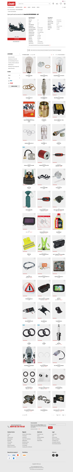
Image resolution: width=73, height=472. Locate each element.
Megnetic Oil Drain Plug (43, 75)
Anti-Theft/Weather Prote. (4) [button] (13, 60)
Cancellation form (55, 440)
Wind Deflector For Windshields (59, 97)
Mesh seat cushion (44, 321)
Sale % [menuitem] (25, 7)
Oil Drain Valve (59, 143)
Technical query (10, 437)
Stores (38, 435)
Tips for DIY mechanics (26, 438)
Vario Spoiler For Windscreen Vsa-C (44, 387)
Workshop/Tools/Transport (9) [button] (13, 66)
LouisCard (9, 443)
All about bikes (25, 443)
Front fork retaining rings (44, 365)
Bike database (9, 438)
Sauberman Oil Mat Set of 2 (59, 276)
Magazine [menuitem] (33, 7)
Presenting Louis (40, 434)
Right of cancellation (55, 438)
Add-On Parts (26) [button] (11, 68)
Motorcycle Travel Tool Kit (29, 321)
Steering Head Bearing (58, 387)
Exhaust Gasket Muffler (44, 187)
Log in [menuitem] (65, 7)
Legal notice (54, 434)
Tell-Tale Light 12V (44, 143)
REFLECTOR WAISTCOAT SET (43, 254)
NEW (11, 80)
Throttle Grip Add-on (59, 321)
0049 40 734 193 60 (17, 427)
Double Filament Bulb (29, 75)
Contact (8, 434)
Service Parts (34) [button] (11, 57)
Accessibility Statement (56, 442)
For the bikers (24, 445)
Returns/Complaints (11, 445)
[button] (64, 1)
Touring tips (24, 435)
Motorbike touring (25, 442)
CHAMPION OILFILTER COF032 (44, 165)
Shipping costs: (31, 467)
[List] (53, 54)
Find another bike (16, 41)
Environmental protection (56, 443)
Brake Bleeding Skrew (44, 97)
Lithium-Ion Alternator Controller (29, 165)
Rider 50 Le (59, 298)
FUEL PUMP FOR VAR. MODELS (59, 365)
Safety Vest (29, 254)
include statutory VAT (36, 466)
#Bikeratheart (24, 440)
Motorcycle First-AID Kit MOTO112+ (43, 276)
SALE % (11, 83)
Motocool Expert (58, 232)
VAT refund (39, 438)
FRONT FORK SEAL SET (29, 387)
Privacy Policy (54, 437)
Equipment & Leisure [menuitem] (19, 7)
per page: (32, 54)
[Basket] (65, 3)
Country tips (24, 437)
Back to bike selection (12, 11)
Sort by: (56, 54)
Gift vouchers (9, 442)
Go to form (59, 50)
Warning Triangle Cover (29, 298)
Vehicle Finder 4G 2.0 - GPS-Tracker (58, 410)
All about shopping (40, 437)
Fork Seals (29, 343)
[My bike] (57, 3)
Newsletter (9, 440)
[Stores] (53, 3)
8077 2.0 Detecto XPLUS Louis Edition (59, 254)
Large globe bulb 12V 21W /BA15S (59, 75)
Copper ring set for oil (29, 97)
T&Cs (53, 435)
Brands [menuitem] (29, 7)
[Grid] (51, 54)
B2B (8, 435)
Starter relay (29, 187)
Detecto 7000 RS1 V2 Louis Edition (44, 298)
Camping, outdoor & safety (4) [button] (13, 62)
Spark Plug (58, 343)
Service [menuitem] (38, 7)
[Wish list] (61, 3)
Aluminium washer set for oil (29, 143)
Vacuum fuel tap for (59, 187)
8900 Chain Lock (29, 276)
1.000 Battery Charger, (58, 165)
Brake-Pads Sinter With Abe (44, 232)
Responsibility (39, 440)
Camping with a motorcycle (27, 446)
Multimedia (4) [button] (10, 64)
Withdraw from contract (11, 446)
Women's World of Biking (26, 434)
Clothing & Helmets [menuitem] (10, 7)
